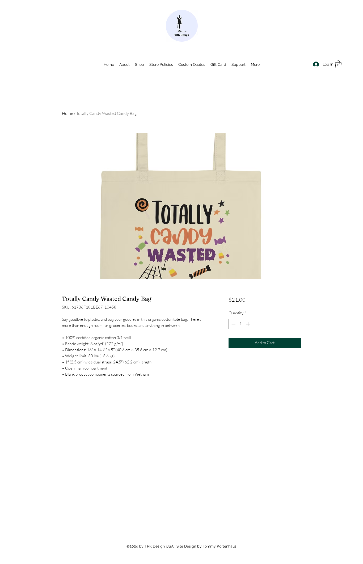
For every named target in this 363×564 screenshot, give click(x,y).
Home (67, 113)
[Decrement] (233, 324)
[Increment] (248, 324)
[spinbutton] (240, 324)
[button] (338, 64)
